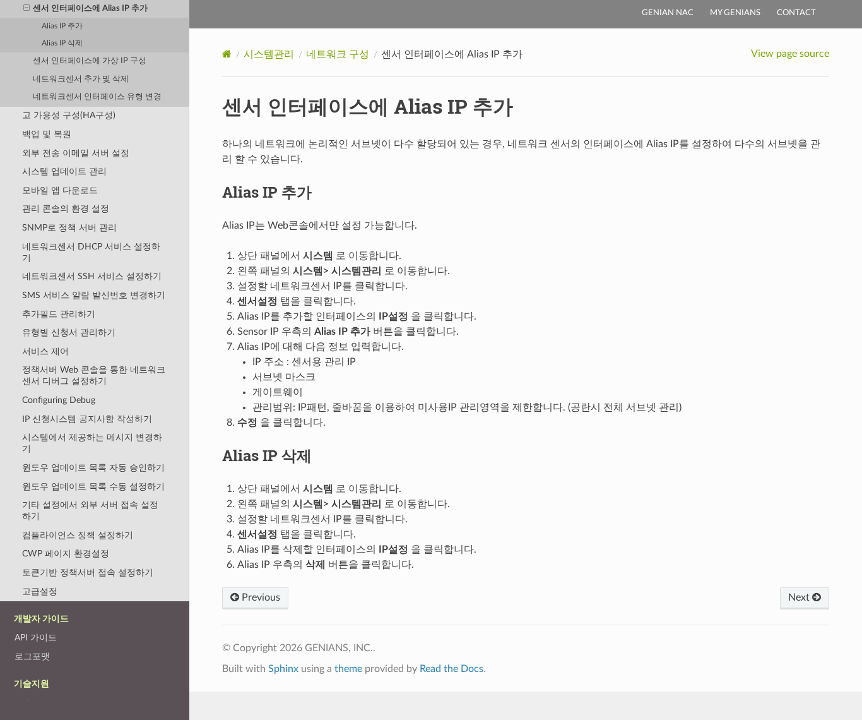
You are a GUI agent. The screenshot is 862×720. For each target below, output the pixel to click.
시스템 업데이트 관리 (64, 171)
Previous (259, 597)
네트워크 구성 (337, 54)
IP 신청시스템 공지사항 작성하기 (87, 419)
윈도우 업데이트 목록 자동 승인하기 (93, 467)
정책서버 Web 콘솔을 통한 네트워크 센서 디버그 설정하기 (93, 375)
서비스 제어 (45, 351)
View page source (790, 54)
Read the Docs (451, 669)
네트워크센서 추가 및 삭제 (81, 79)
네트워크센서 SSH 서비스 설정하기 (92, 276)
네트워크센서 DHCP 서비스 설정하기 (91, 252)
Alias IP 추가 (62, 26)
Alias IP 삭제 (62, 43)
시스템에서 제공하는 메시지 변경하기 (92, 443)
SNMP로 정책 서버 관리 (69, 227)
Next (800, 597)
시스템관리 (269, 54)
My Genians (735, 13)
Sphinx (283, 669)
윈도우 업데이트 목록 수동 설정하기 (93, 486)
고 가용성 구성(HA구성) (68, 115)
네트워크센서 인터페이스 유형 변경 (97, 97)
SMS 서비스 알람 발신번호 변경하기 (93, 295)
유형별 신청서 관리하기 (68, 332)
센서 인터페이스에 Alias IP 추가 (90, 8)
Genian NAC (668, 13)
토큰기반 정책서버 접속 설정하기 (87, 572)
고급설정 (39, 591)
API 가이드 (36, 637)
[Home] (227, 54)
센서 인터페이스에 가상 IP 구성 (89, 61)
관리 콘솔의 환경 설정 (65, 208)
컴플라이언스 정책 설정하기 (77, 535)
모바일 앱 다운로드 (60, 190)
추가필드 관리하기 (58, 314)
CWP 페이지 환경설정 (65, 553)
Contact (796, 13)
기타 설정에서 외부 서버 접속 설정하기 (90, 510)
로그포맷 (32, 656)
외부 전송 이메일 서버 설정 (75, 153)
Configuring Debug (58, 400)
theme (348, 669)
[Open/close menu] (26, 9)
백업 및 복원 (46, 134)
